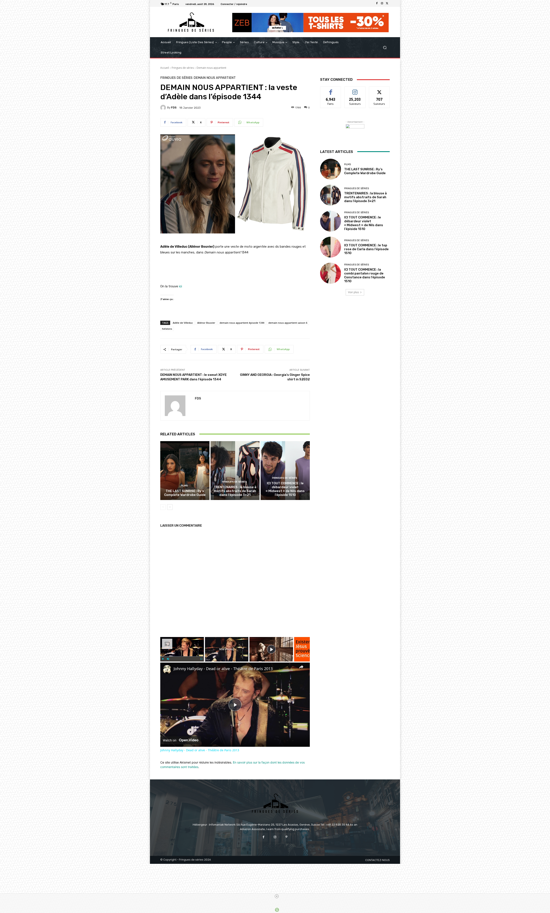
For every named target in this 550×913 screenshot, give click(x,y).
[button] (385, 48)
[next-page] (170, 507)
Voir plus (353, 292)
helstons (167, 328)
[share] (301, 667)
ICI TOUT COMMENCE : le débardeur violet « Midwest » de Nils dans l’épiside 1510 (285, 489)
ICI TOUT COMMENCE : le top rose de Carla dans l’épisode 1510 (366, 249)
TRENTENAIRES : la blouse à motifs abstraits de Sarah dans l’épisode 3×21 (235, 491)
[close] (277, 896)
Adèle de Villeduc (183, 322)
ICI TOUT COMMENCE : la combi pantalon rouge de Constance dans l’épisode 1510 (364, 275)
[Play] (162, 659)
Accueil (164, 68)
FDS (174, 107)
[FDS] (163, 107)
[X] (387, 3)
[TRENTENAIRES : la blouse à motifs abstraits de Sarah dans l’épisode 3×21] (235, 470)
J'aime (331, 89)
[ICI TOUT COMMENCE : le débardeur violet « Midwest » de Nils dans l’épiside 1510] (285, 470)
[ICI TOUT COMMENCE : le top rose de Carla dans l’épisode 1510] (330, 247)
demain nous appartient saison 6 (287, 322)
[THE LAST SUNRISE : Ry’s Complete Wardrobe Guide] (184, 470)
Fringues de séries (183, 68)
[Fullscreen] (201, 659)
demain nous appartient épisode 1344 (242, 322)
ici (180, 286)
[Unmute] (168, 659)
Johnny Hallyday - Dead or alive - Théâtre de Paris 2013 (223, 668)
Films (184, 486)
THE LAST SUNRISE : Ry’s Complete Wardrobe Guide (185, 493)
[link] (167, 669)
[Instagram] (382, 3)
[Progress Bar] (182, 656)
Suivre (355, 89)
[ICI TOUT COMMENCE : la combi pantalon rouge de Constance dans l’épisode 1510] (330, 273)
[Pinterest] (286, 837)
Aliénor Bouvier (206, 322)
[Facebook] (376, 3)
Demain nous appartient (211, 68)
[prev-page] (163, 507)
